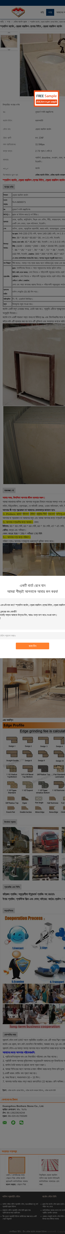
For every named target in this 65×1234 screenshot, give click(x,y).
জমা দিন (32, 646)
